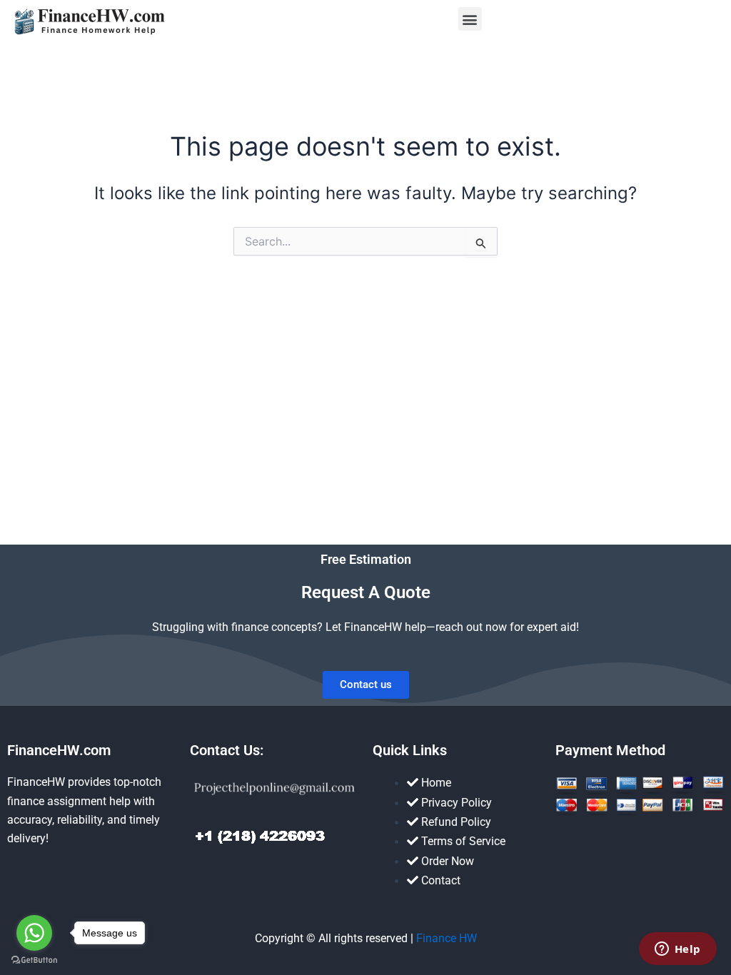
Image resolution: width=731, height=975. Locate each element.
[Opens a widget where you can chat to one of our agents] (677, 950)
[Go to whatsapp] (34, 933)
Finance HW (446, 938)
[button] (470, 19)
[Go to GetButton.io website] (34, 960)
